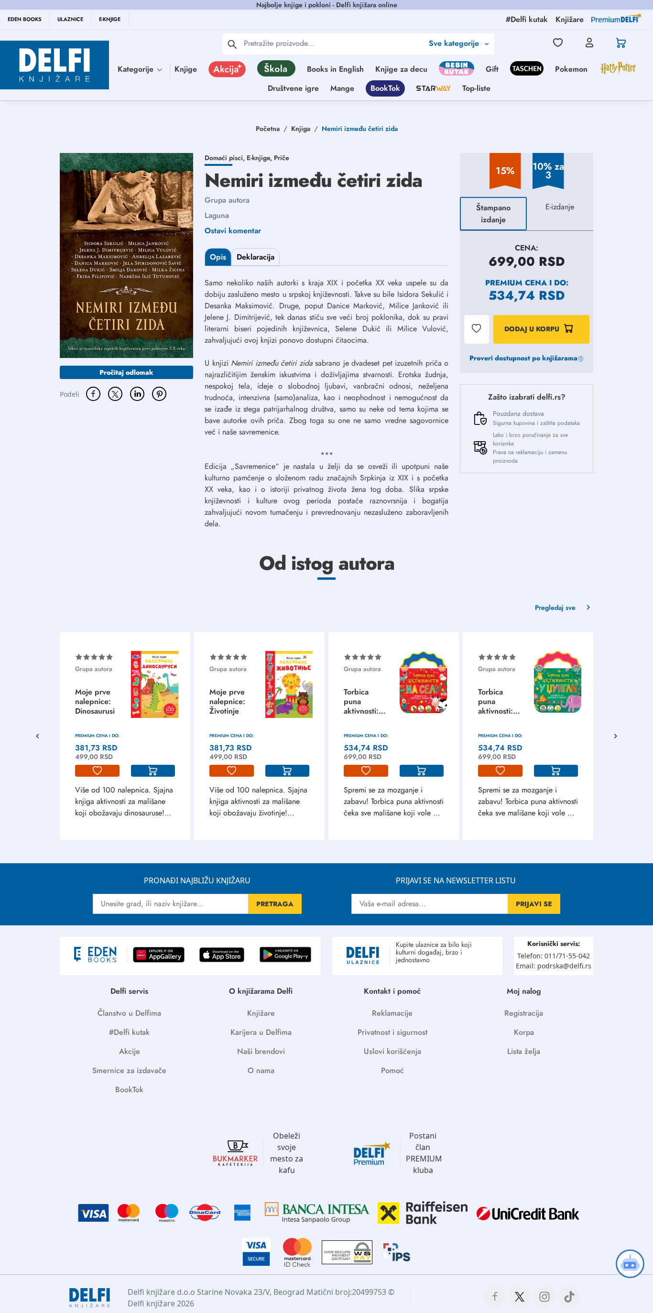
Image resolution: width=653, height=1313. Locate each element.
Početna (268, 128)
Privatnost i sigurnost (392, 1032)
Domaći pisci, (226, 158)
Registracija (523, 1013)
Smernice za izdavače (129, 1070)
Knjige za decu (401, 69)
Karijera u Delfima (261, 1032)
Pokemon (571, 69)
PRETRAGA (275, 904)
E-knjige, (260, 158)
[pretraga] (232, 44)
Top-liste (476, 88)
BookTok (385, 88)
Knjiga (300, 128)
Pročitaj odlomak (126, 372)
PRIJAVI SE (534, 904)
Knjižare (261, 1013)
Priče (281, 158)
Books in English (335, 69)
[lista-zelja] (97, 771)
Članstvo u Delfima (129, 1013)
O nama (261, 1070)
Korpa (524, 1032)
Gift (492, 69)
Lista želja (523, 1051)
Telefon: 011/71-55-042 (553, 955)
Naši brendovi (261, 1051)
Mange (342, 88)
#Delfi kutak (129, 1032)
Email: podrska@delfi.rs (553, 965)
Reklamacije (392, 1013)
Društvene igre (293, 88)
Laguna (217, 215)
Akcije (129, 1051)
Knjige (185, 69)
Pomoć (392, 1070)
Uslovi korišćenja (392, 1051)
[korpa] (153, 771)
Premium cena (516, 282)
